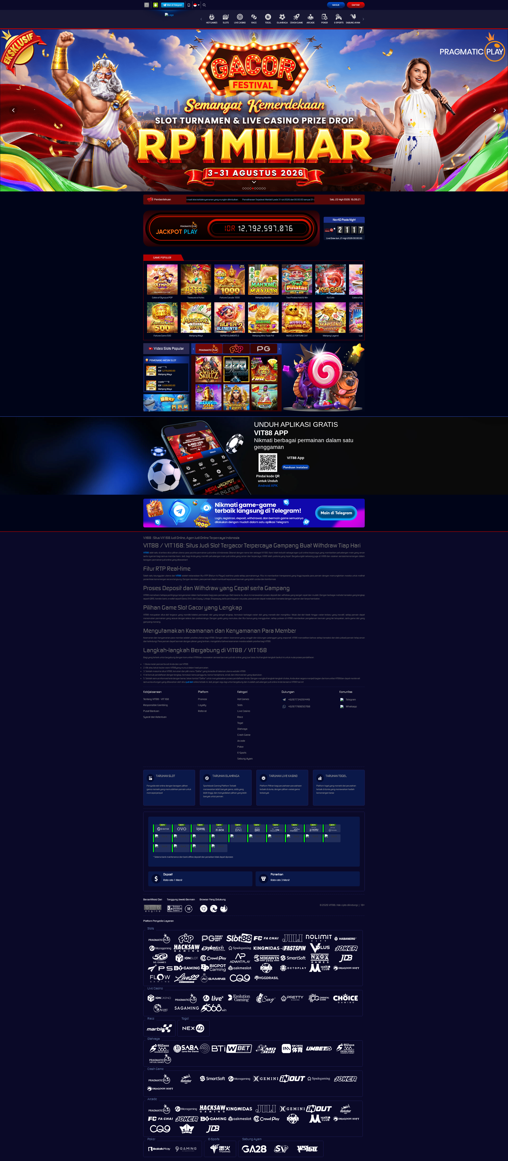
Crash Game (296, 22)
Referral (202, 711)
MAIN (165, 279)
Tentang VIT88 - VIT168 (156, 699)
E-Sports (338, 22)
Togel (268, 22)
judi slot (189, 682)
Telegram (351, 699)
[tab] (208, 348)
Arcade (311, 22)
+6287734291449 (299, 699)
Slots (226, 22)
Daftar (356, 5)
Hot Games (211, 22)
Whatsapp (351, 706)
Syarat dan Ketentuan (154, 717)
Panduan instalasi (295, 467)
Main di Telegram (174, 5)
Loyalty (202, 705)
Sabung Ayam (353, 22)
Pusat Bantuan (151, 711)
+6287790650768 (299, 706)
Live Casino (240, 22)
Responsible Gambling (155, 705)
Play (190, 232)
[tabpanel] (254, 110)
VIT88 (146, 552)
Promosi (202, 699)
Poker (324, 22)
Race (254, 22)
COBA (211, 365)
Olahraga (282, 22)
